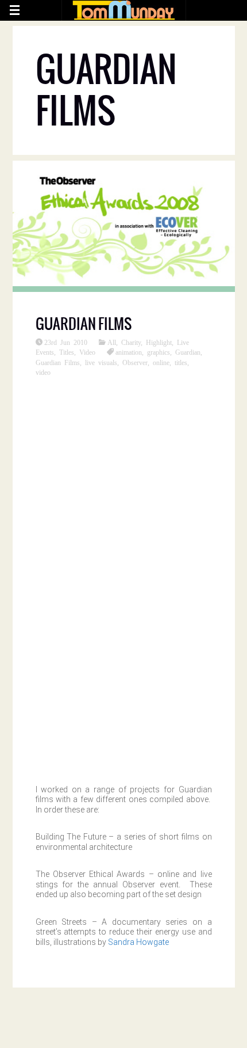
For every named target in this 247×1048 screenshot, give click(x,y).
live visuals (101, 362)
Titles (66, 351)
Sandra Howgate (138, 942)
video (43, 372)
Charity (131, 342)
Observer (135, 362)
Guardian (187, 351)
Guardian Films (84, 324)
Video (87, 351)
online (161, 362)
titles (181, 362)
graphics (158, 351)
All (111, 342)
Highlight (159, 342)
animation (128, 351)
